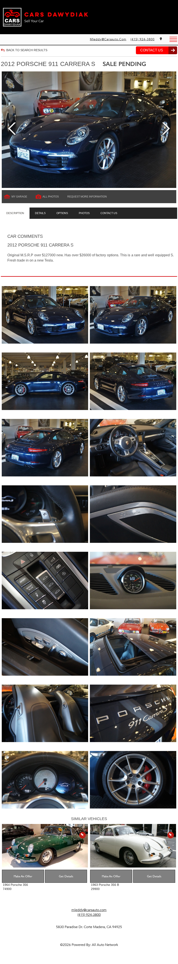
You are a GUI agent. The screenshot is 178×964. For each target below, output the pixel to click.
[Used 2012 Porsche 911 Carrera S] (89, 129)
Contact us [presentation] (109, 213)
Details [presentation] (40, 213)
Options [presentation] (62, 213)
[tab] (15, 213)
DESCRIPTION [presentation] (15, 213)
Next (166, 130)
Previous (12, 130)
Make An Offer (23, 876)
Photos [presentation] (84, 213)
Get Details (66, 876)
